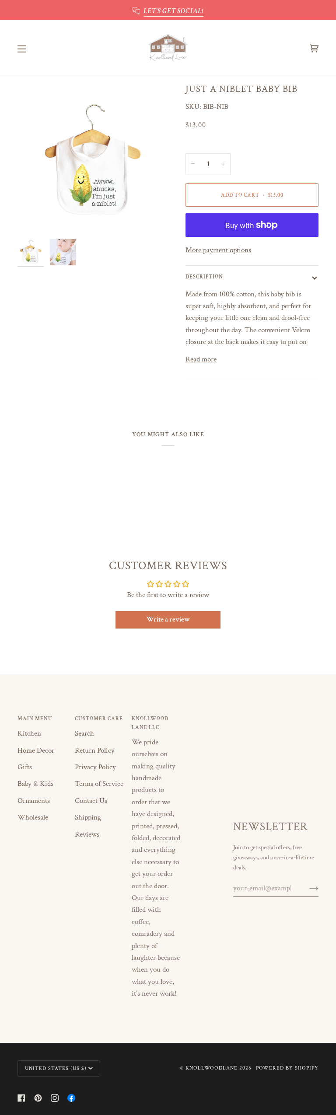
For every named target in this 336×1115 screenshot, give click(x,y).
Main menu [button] (35, 718)
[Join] (306, 888)
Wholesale (33, 817)
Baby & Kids (35, 783)
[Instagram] (55, 1098)
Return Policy (95, 750)
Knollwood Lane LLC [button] (150, 723)
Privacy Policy (95, 767)
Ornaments (34, 801)
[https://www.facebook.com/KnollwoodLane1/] (71, 1098)
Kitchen (29, 733)
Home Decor (36, 750)
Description (204, 276)
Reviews (87, 834)
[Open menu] (31, 48)
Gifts (25, 767)
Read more (201, 359)
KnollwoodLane (212, 1067)
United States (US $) (56, 1068)
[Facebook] (21, 1098)
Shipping (88, 817)
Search (84, 733)
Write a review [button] (168, 619)
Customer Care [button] (99, 718)
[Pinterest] (38, 1098)
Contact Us (91, 801)
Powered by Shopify (287, 1067)
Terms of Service (99, 783)
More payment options (218, 250)
